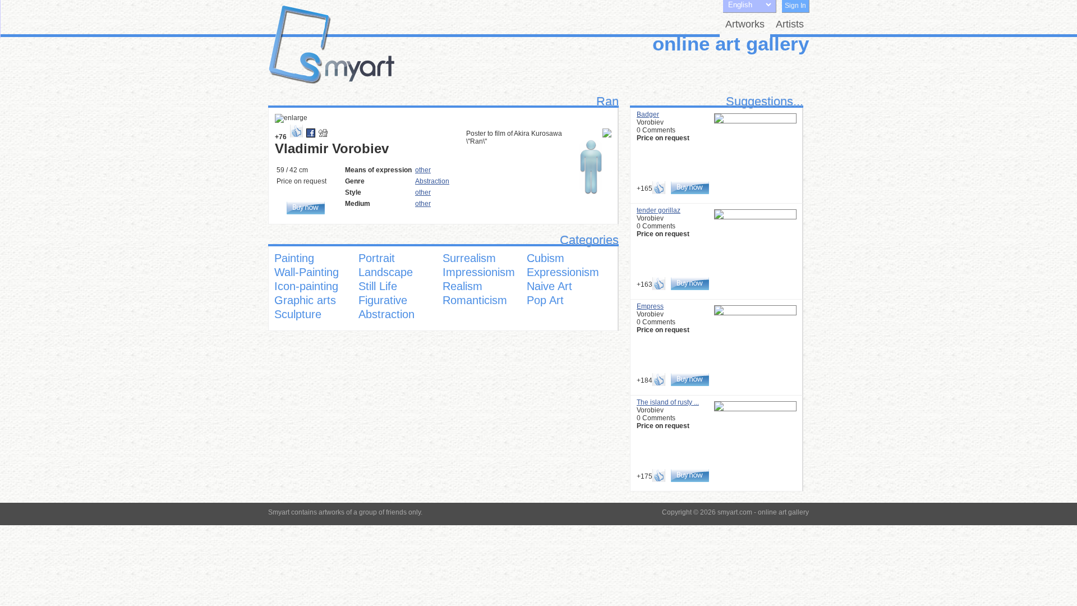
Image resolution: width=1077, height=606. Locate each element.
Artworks (745, 24)
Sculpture (297, 314)
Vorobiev (650, 122)
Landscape (385, 272)
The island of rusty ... (668, 402)
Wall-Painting (306, 272)
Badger (648, 114)
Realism (462, 286)
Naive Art (549, 286)
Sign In (795, 6)
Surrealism (469, 258)
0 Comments (656, 130)
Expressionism (563, 272)
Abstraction (432, 181)
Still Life (377, 286)
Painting (294, 258)
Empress (650, 306)
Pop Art (545, 300)
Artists (790, 24)
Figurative (382, 300)
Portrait (376, 258)
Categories (589, 240)
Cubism (545, 258)
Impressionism (479, 272)
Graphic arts (305, 300)
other (423, 170)
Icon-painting (306, 286)
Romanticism (475, 300)
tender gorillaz (658, 210)
